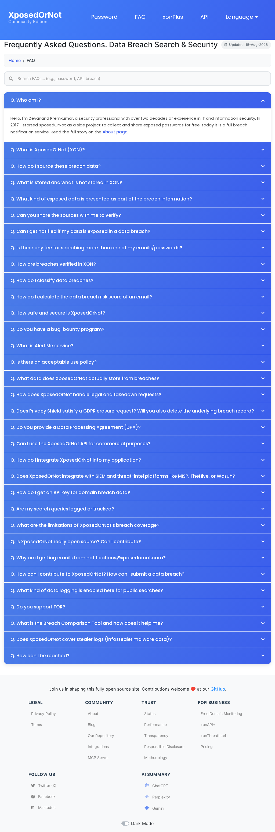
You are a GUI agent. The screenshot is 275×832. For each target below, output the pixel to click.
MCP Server (98, 757)
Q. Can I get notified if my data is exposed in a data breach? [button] (80, 231)
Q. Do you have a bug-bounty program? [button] (57, 329)
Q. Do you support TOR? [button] (37, 607)
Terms (36, 724)
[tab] (137, 297)
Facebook (46, 796)
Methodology (155, 757)
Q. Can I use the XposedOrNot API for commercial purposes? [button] (80, 444)
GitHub (218, 689)
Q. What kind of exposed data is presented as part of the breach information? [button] (101, 199)
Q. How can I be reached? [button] (40, 656)
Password (104, 17)
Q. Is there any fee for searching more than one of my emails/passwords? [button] (96, 248)
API (204, 17)
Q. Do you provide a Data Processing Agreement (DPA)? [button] (75, 427)
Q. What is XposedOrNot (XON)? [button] (47, 150)
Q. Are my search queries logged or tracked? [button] (62, 509)
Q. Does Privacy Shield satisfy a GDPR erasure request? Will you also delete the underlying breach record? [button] (132, 411)
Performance (155, 724)
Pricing (207, 746)
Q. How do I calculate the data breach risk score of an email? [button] (81, 297)
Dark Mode (142, 823)
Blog (92, 724)
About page (115, 132)
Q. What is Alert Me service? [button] (42, 346)
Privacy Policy (43, 713)
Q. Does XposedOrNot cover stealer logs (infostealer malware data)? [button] (91, 639)
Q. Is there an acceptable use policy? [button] (53, 362)
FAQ (140, 17)
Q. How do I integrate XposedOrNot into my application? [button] (75, 460)
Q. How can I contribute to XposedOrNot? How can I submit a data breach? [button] (97, 574)
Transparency (156, 735)
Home (15, 60)
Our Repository (101, 735)
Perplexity (160, 797)
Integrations (98, 746)
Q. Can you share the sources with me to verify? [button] (65, 215)
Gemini (157, 808)
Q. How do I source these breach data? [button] (55, 166)
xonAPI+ (208, 724)
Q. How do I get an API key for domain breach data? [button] (70, 493)
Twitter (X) (46, 785)
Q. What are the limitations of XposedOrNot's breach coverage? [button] (85, 525)
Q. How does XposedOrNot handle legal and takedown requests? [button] (85, 395)
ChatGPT (159, 785)
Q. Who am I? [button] (25, 100)
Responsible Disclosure (164, 746)
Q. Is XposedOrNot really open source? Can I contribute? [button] (75, 542)
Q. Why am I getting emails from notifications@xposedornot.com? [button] (88, 558)
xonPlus (173, 17)
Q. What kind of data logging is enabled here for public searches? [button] (86, 590)
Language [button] (240, 17)
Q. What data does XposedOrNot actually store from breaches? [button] (84, 378)
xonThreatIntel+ (214, 735)
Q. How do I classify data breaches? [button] (51, 281)
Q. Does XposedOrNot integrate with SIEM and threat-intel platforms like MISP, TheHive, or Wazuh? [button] (122, 476)
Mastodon (46, 807)
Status (149, 713)
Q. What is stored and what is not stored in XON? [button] (66, 183)
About (93, 713)
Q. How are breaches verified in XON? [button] (53, 264)
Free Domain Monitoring (221, 713)
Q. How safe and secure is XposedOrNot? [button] (57, 313)
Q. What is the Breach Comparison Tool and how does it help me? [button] (86, 623)
